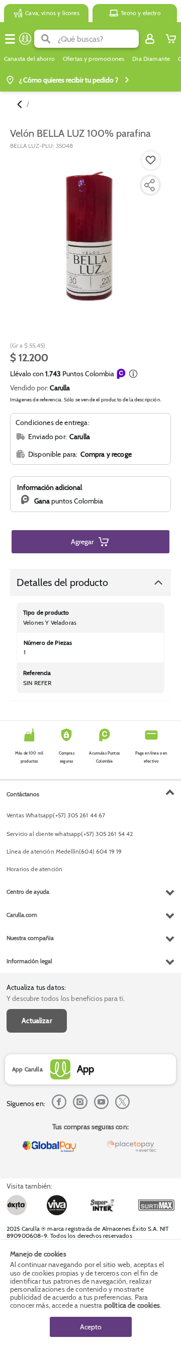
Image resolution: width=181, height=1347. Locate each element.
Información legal (29, 961)
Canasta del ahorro (29, 58)
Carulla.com (22, 914)
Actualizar (37, 1020)
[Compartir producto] (149, 185)
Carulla (60, 387)
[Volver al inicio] (25, 39)
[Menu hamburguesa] (10, 39)
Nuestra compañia (30, 938)
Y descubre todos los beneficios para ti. (66, 998)
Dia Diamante (151, 58)
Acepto (91, 1326)
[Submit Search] (46, 38)
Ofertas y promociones (93, 58)
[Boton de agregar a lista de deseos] (151, 160)
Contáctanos (23, 794)
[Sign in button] (150, 38)
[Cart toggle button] (171, 38)
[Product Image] (90, 237)
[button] (133, 374)
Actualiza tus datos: (36, 987)
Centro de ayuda (28, 891)
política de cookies (132, 1305)
